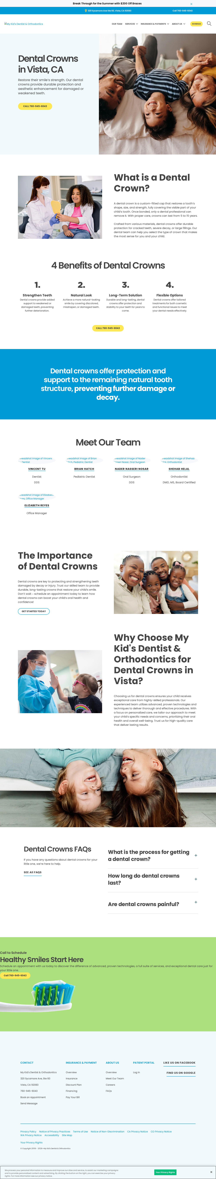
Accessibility (52, 1135)
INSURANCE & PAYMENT (81, 1063)
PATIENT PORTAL (143, 1063)
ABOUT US (177, 23)
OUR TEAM (117, 23)
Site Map (67, 1135)
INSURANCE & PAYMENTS (153, 23)
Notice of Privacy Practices (54, 1131)
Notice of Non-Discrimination (107, 1131)
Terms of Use (80, 1131)
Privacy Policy (28, 1131)
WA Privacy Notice (31, 1135)
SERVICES (130, 23)
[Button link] (209, 23)
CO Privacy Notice (161, 1131)
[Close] (211, 1172)
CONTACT (26, 1063)
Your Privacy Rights (31, 1142)
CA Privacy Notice (137, 1131)
